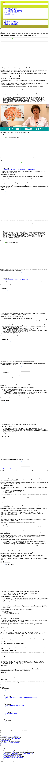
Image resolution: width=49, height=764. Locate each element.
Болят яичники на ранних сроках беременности (10, 738)
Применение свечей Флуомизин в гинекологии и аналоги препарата (14, 734)
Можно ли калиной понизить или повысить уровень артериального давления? (19, 468)
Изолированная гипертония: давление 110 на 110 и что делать (15, 279)
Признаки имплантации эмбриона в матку (9, 744)
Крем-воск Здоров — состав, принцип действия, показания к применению (18, 753)
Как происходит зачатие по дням (7, 746)
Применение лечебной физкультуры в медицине (13, 757)
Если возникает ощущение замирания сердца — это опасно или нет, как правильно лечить (21, 373)
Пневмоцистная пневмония (11, 713)
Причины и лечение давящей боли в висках (12, 755)
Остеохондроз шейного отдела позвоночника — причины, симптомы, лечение (19, 751)
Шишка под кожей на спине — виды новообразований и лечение (16, 759)
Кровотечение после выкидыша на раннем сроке (10, 742)
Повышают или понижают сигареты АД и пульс (15, 705)
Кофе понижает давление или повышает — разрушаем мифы (17, 721)
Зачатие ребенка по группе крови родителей (9, 736)
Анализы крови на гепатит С (6, 740)
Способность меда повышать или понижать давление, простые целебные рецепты (20, 169)
